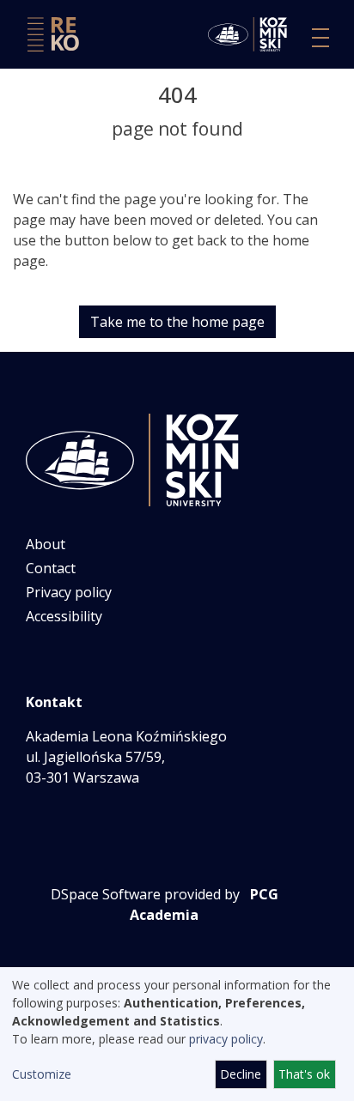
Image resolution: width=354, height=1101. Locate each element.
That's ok (304, 1074)
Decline (240, 1074)
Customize (41, 1074)
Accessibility (64, 616)
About (45, 544)
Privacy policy (69, 592)
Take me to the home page (177, 321)
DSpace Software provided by (145, 894)
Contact (51, 568)
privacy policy (226, 1039)
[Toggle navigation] (320, 38)
